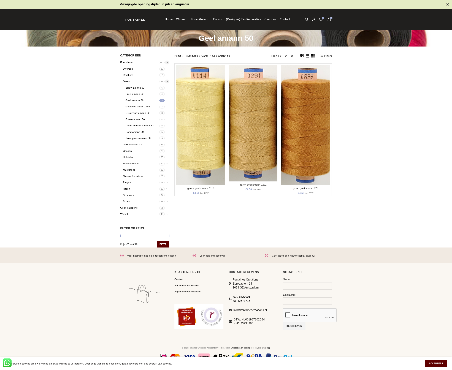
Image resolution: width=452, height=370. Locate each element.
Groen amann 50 (135, 119)
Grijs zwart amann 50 (138, 112)
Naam (286, 279)
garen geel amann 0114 (200, 188)
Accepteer (436, 363)
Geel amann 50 (135, 100)
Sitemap (266, 348)
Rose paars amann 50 (138, 138)
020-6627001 (241, 296)
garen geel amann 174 (305, 188)
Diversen (128, 68)
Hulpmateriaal (131, 163)
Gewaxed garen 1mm (138, 106)
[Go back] (194, 38)
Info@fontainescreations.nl (250, 310)
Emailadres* (289, 294)
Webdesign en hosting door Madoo (246, 348)
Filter (163, 244)
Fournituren (126, 62)
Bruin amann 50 (135, 93)
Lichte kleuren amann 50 (139, 125)
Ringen (127, 182)
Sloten (126, 201)
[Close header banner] (447, 4)
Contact (178, 279)
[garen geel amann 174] (305, 125)
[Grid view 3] (307, 56)
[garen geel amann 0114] (200, 125)
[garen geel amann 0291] (253, 123)
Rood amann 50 (135, 131)
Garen (126, 81)
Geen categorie (129, 207)
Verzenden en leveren (186, 285)
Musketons (129, 169)
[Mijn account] (313, 19)
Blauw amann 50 (135, 87)
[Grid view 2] (302, 56)
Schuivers (128, 195)
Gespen (127, 150)
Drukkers (128, 75)
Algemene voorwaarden (187, 291)
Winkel (124, 214)
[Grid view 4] (313, 56)
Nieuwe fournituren (133, 176)
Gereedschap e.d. (133, 144)
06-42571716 (241, 300)
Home (177, 55)
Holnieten (128, 157)
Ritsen (126, 188)
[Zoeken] (306, 19)
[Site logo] (135, 19)
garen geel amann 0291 (253, 184)
